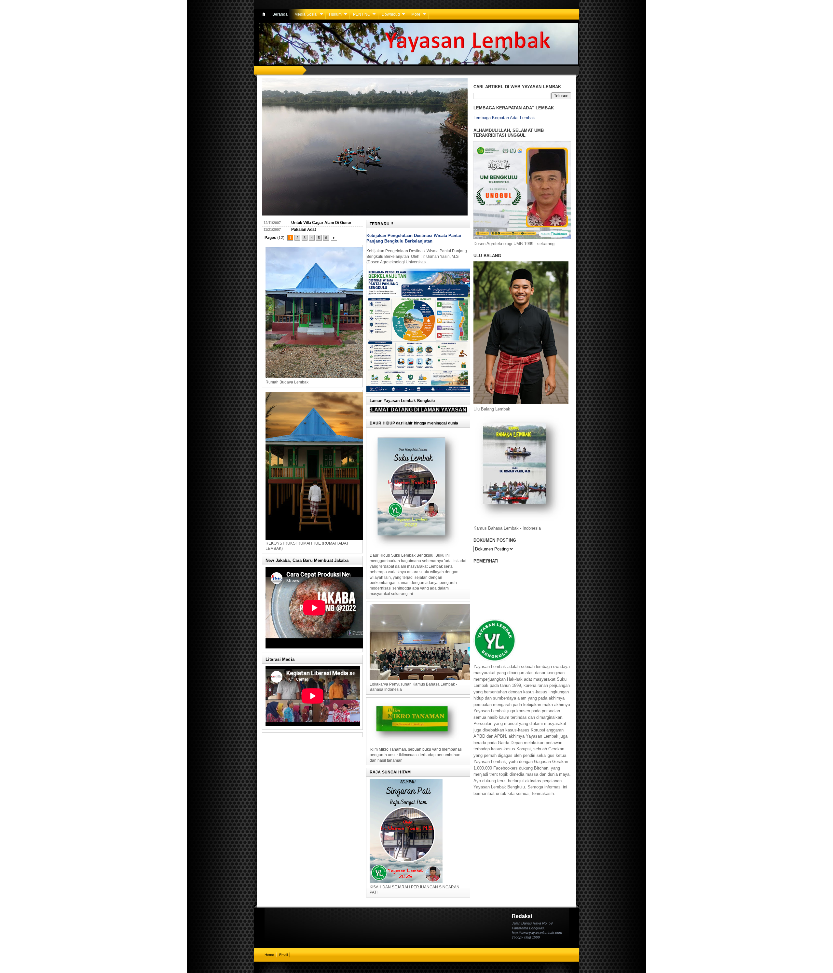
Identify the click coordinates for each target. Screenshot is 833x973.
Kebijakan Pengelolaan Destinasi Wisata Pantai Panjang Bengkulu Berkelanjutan (413, 238)
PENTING (361, 14)
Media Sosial (306, 14)
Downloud (391, 14)
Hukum (335, 14)
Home (269, 955)
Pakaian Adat (303, 229)
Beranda (280, 14)
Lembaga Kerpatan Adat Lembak (504, 117)
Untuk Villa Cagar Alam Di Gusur (321, 222)
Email (283, 955)
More (415, 14)
